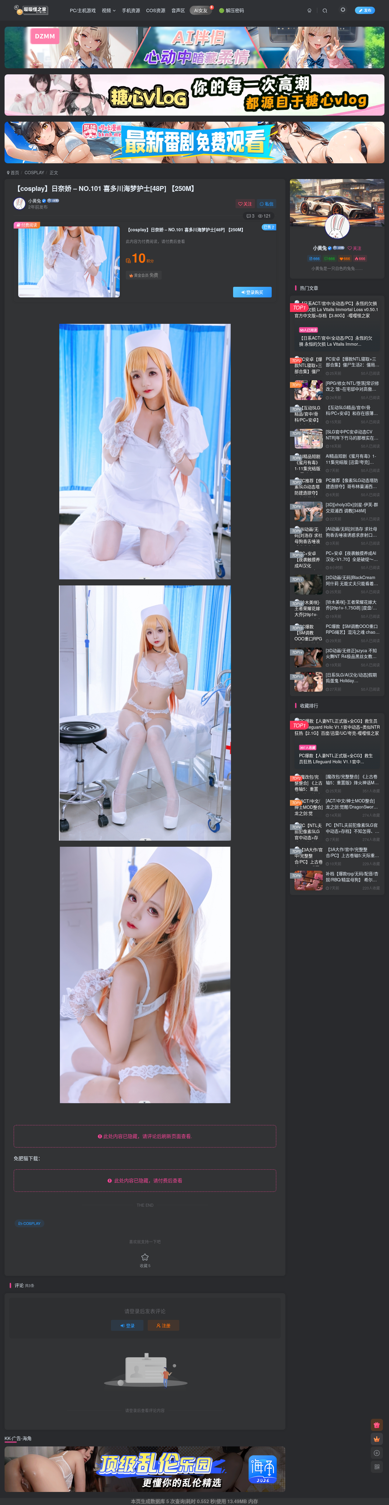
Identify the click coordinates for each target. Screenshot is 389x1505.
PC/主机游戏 (83, 10)
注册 (166, 1325)
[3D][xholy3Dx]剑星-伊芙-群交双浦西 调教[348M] (352, 507)
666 (316, 258)
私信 (269, 204)
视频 (106, 10)
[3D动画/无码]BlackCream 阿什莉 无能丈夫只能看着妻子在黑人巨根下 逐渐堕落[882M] (352, 586)
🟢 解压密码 (231, 10)
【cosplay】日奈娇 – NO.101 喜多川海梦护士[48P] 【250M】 (106, 188)
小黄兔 (34, 201)
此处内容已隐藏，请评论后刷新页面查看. (147, 1136)
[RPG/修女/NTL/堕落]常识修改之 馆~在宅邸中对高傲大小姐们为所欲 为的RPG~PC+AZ (352, 392)
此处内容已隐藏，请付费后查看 (147, 1180)
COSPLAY (34, 172)
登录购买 (254, 292)
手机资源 (131, 10)
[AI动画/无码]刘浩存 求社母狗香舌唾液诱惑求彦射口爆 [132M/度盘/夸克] (351, 535)
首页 (14, 172)
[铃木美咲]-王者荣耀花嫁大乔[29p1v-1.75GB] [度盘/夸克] (351, 608)
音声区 (178, 10)
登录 (130, 1325)
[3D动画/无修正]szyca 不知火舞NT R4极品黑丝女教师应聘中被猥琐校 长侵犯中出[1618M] (352, 659)
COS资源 (155, 10)
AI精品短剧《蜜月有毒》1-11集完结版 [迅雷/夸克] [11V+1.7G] (351, 462)
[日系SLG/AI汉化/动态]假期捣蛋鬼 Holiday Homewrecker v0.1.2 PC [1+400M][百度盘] (351, 684)
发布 (367, 10)
